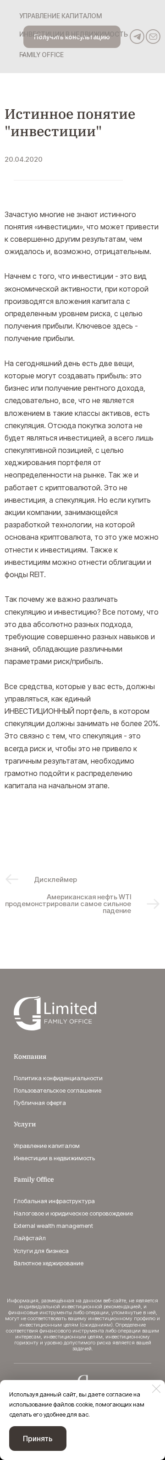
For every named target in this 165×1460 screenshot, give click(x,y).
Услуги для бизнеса (41, 1250)
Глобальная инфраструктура (54, 1201)
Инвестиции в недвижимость (54, 1158)
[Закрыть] (156, 1389)
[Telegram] (137, 36)
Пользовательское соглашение (57, 1090)
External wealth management (53, 1225)
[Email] (153, 36)
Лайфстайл (30, 1238)
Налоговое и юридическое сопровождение (73, 1213)
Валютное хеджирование (48, 1263)
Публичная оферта (40, 1102)
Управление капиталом (47, 1145)
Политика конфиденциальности (58, 1078)
